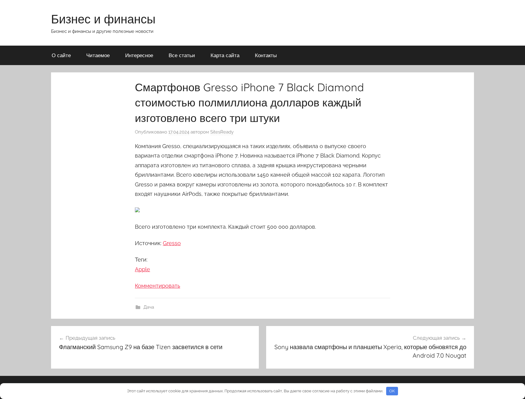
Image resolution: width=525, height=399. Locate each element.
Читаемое (98, 55)
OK (392, 391)
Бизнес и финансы (103, 18)
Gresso (172, 243)
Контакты (266, 55)
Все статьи (182, 55)
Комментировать (157, 286)
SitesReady (222, 132)
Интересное (139, 55)
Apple (142, 269)
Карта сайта (225, 55)
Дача (148, 307)
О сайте (61, 55)
